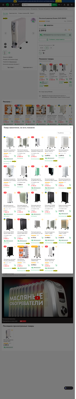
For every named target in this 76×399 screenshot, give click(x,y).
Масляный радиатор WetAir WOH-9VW (50, 260)
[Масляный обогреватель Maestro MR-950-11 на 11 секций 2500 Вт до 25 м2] (65, 171)
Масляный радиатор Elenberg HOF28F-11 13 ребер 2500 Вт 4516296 (23, 206)
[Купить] (15, 156)
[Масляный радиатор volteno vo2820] (51, 224)
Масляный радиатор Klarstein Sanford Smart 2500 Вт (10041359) (9, 206)
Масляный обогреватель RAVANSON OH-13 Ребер (10, 180)
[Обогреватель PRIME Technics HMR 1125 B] (51, 198)
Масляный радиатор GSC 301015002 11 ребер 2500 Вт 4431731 (37, 151)
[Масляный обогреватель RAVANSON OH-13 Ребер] (10, 171)
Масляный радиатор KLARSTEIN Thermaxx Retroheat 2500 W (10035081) (36, 180)
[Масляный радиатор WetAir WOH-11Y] (51, 142)
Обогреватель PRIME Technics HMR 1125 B (50, 206)
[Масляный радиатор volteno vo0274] (65, 224)
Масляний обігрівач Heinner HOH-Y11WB (22, 180)
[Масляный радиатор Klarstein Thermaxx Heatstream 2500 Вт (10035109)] (37, 198)
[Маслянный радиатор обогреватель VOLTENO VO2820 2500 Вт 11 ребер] (23, 142)
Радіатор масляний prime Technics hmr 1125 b (65, 206)
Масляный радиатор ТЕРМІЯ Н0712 (36, 260)
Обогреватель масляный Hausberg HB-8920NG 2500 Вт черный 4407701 (10, 260)
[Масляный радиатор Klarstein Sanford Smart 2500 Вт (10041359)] (10, 198)
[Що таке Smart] (14, 161)
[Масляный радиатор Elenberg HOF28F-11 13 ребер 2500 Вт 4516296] (23, 198)
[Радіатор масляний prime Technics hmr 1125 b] (65, 198)
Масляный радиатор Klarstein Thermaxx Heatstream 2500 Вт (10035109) (36, 206)
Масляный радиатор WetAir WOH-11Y (50, 151)
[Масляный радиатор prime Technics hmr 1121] (37, 224)
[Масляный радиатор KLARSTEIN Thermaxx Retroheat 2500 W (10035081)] (37, 171)
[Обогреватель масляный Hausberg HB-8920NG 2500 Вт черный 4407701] (10, 252)
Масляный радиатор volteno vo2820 (50, 233)
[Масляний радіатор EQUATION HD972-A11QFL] (51, 171)
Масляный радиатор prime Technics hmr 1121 (36, 233)
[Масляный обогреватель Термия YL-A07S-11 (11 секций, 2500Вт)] (10, 142)
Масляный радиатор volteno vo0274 (63, 233)
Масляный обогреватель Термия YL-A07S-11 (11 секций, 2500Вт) (9, 151)
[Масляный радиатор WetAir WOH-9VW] (51, 252)
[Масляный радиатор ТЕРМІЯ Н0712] (37, 252)
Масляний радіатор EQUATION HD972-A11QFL (51, 180)
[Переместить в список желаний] (15, 137)
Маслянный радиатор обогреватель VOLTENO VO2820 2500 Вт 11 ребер (23, 151)
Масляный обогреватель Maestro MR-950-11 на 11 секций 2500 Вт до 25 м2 (65, 180)
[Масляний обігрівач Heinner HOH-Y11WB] (23, 171)
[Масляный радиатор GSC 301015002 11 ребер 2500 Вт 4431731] (37, 142)
